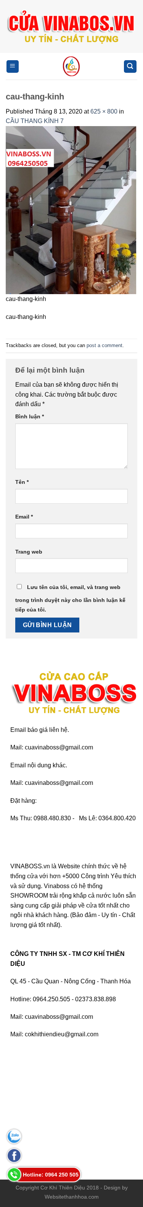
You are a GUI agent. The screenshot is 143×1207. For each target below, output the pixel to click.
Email (24, 517)
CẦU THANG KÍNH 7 (35, 121)
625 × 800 (103, 111)
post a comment (104, 345)
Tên (22, 482)
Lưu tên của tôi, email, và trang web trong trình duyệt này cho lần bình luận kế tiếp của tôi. (70, 598)
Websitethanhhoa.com (72, 1197)
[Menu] (12, 66)
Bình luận (29, 416)
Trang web (28, 552)
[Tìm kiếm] (130, 66)
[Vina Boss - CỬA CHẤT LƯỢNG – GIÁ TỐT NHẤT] (71, 66)
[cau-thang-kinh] (71, 210)
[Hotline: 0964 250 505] (14, 1174)
